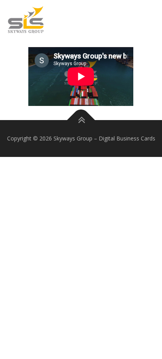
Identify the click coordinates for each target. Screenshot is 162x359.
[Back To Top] (81, 120)
